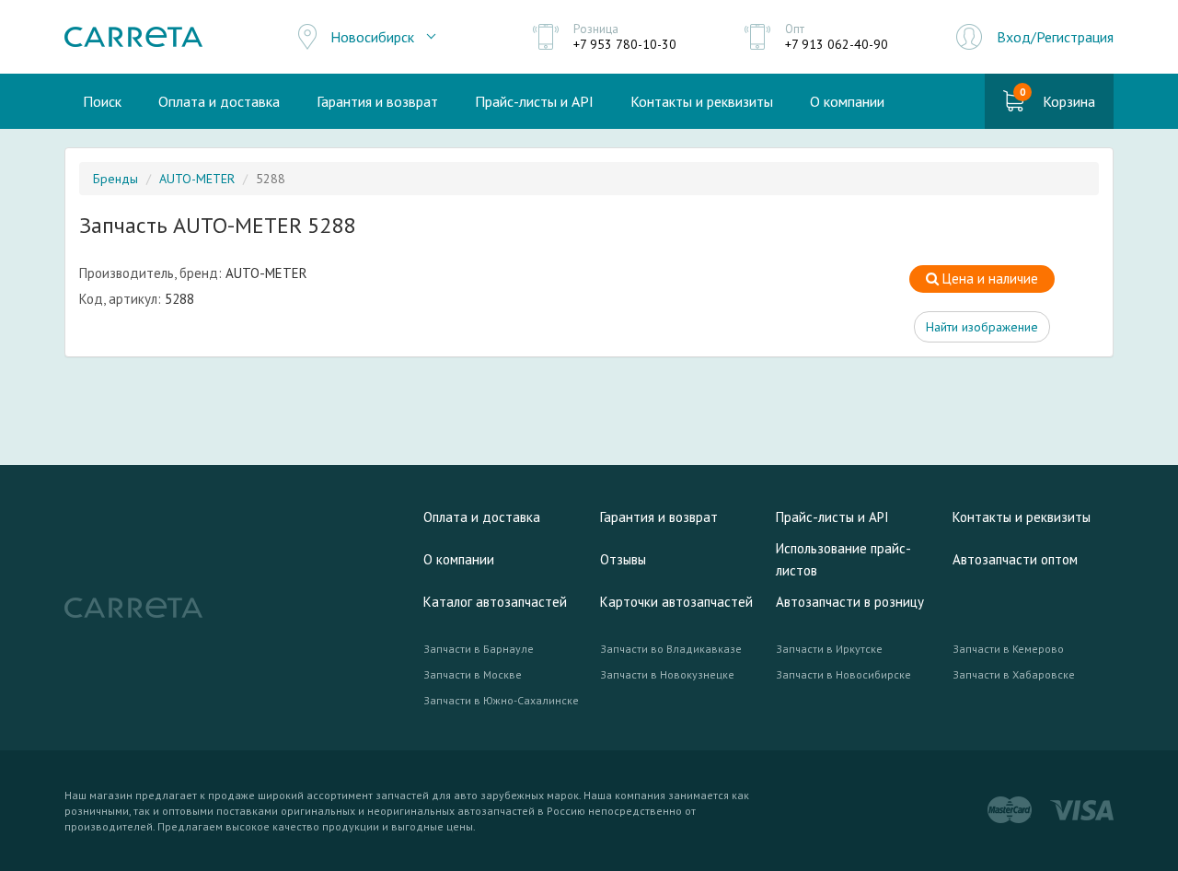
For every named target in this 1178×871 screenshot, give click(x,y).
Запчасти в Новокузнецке (667, 674)
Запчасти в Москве (472, 674)
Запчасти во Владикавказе (671, 649)
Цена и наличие (988, 278)
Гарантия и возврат (377, 101)
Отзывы (623, 559)
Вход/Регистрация (1055, 37)
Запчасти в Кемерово (1008, 649)
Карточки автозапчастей (676, 601)
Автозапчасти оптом (1015, 559)
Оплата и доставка (219, 101)
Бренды (115, 178)
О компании (847, 101)
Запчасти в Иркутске (829, 649)
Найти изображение (982, 327)
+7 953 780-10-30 (624, 44)
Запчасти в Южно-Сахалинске (501, 700)
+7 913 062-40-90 (836, 44)
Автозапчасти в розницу (850, 601)
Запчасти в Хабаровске (1014, 674)
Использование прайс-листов (843, 559)
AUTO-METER (197, 178)
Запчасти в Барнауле (478, 649)
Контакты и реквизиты (701, 101)
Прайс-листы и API (534, 101)
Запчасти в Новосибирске (843, 674)
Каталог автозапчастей (495, 601)
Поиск (102, 101)
